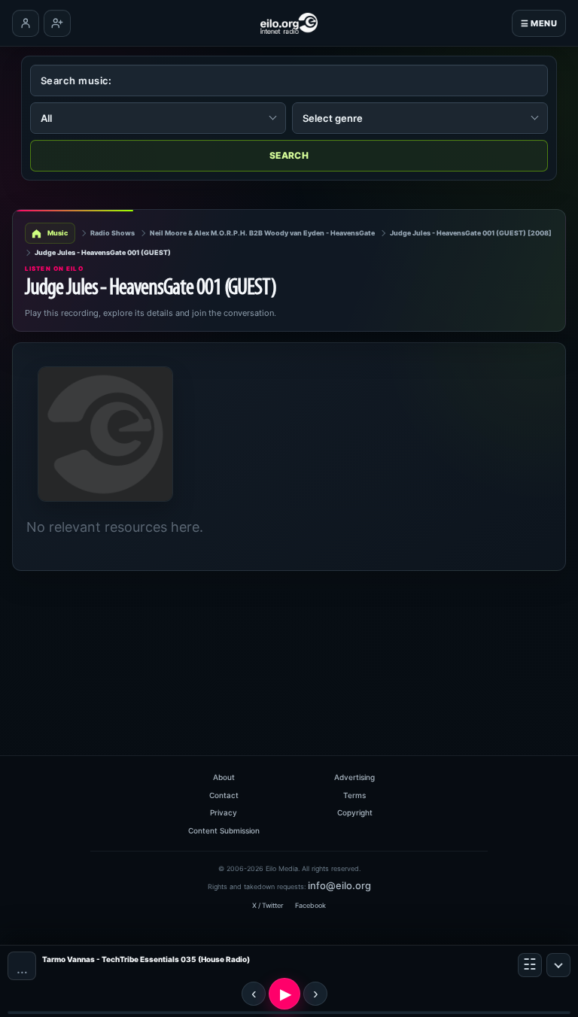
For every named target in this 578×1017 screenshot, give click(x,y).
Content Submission (224, 830)
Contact (224, 795)
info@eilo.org (339, 885)
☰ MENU (539, 23)
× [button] (558, 965)
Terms (354, 795)
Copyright (355, 812)
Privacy (223, 812)
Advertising (354, 777)
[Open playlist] (530, 965)
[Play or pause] (284, 993)
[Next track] (315, 994)
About (224, 777)
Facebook (310, 905)
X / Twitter (267, 905)
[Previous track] (254, 994)
